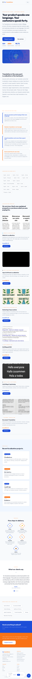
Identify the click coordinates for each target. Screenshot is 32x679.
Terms (18, 667)
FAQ (3, 669)
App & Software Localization (21, 654)
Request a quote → (9, 642)
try (8, 2)
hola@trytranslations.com (6, 661)
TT (28, 675)
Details (14, 674)
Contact (3, 670)
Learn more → (6, 246)
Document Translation (20, 660)
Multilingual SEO (19, 657)
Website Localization (20, 653)
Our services (20, 39)
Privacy (18, 666)
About (3, 666)
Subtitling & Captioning (20, 659)
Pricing (3, 667)
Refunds (18, 669)
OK (18, 674)
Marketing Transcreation (21, 656)
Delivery (18, 670)
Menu (28, 2)
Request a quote (8, 39)
